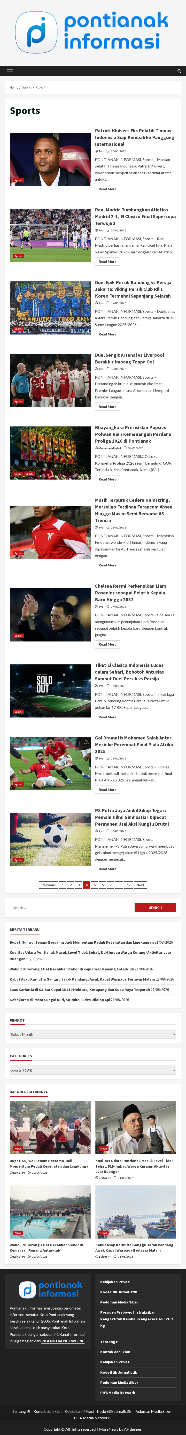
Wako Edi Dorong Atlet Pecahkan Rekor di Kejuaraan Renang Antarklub (72, 969)
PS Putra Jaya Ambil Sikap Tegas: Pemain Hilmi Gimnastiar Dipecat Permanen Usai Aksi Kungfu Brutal (50, 839)
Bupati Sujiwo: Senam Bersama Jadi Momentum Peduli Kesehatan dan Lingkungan (82, 942)
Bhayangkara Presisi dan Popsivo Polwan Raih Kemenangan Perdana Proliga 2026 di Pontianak (50, 453)
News (18, 1148)
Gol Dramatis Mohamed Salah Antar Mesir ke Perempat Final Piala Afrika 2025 (50, 763)
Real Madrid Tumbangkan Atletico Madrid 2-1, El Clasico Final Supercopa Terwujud (50, 235)
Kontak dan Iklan (115, 1351)
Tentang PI (110, 1341)
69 (128, 885)
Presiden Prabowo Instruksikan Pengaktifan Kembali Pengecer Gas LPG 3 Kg (136, 1319)
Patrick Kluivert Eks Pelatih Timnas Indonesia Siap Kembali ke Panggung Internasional (50, 159)
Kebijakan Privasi (115, 1281)
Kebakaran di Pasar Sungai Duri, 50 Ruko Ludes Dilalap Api (60, 999)
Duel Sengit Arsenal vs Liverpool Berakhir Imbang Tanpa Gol (50, 380)
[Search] (179, 71)
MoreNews (108, 1429)
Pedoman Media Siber (119, 1302)
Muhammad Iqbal (109, 448)
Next (140, 885)
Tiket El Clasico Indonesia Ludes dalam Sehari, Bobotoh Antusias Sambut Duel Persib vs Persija (50, 691)
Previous (49, 885)
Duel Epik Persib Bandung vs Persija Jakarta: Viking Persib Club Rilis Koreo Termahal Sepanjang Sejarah (50, 307)
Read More (109, 190)
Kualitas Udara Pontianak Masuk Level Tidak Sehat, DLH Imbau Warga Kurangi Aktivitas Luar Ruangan (134, 1166)
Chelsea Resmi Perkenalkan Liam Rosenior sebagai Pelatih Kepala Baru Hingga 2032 (50, 614)
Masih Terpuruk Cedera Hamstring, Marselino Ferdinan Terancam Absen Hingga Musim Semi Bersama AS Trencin (50, 532)
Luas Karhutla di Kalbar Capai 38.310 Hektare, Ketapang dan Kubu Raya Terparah (80, 989)
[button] (10, 71)
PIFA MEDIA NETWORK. (63, 1340)
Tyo (101, 151)
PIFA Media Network (117, 1392)
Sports (19, 180)
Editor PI (19, 1172)
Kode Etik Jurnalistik (118, 1291)
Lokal (18, 473)
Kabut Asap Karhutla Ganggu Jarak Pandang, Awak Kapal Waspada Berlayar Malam (82, 979)
